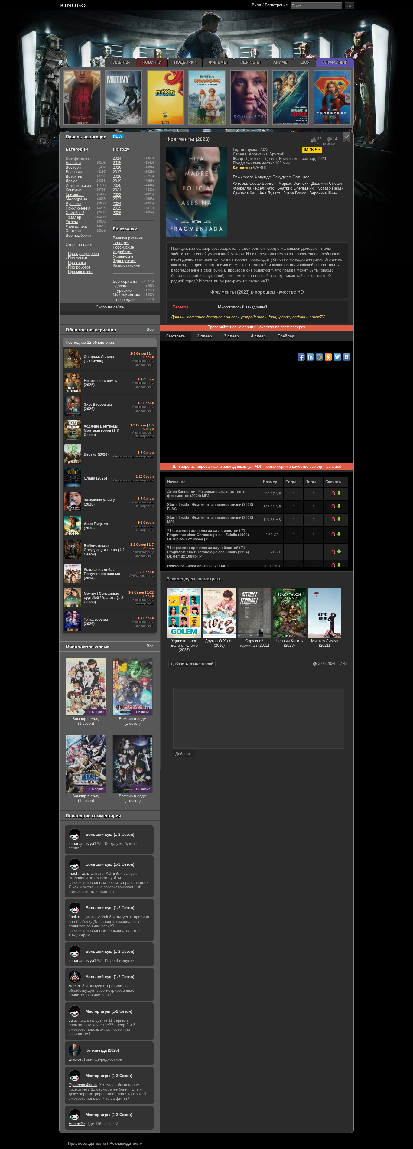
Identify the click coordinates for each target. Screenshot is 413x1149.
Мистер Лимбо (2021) (324, 643)
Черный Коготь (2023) (289, 643)
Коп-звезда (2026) (102, 1050)
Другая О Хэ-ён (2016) (219, 643)
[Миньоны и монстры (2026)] (165, 97)
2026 (117, 212)
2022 (117, 194)
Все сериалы (125, 281)
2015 (117, 163)
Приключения (78, 208)
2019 (117, 181)
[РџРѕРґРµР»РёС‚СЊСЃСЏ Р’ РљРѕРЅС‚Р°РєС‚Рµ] (346, 357)
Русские (73, 203)
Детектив (74, 176)
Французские (124, 261)
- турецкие (122, 290)
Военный (74, 172)
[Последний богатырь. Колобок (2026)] (207, 97)
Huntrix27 (77, 1123)
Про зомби (77, 258)
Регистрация (276, 5)
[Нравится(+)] (313, 139)
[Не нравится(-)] (329, 139)
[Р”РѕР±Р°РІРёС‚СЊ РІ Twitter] (337, 357)
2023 (117, 199)
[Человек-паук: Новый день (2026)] (82, 97)
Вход (256, 5)
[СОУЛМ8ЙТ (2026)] (249, 97)
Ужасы (72, 222)
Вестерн (73, 167)
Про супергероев (83, 253)
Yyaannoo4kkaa (83, 1084)
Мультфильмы (126, 295)
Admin (74, 986)
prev (66, 98)
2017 (117, 172)
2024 (117, 203)
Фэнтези (73, 231)
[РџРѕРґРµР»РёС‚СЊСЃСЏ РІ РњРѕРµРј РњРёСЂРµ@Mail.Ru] (319, 357)
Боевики (73, 163)
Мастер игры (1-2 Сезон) (109, 1011)
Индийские (122, 251)
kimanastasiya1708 (85, 843)
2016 (117, 167)
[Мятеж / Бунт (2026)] (123, 97)
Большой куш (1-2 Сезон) (110, 834)
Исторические (78, 185)
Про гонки (77, 262)
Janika (74, 917)
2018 (117, 176)
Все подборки (78, 235)
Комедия (74, 190)
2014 (117, 158)
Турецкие (121, 242)
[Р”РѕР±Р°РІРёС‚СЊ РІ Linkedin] (310, 357)
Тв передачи (124, 299)
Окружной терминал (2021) (254, 643)
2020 (117, 185)
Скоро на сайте (79, 244)
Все (150, 329)
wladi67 (75, 1059)
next (348, 98)
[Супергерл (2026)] (332, 97)
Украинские (123, 256)
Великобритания (128, 238)
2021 (117, 190)
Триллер (73, 217)
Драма (71, 181)
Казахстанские (126, 265)
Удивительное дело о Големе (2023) (184, 645)
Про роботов (79, 267)
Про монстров (80, 271)
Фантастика (76, 226)
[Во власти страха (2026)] (290, 97)
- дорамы (121, 286)
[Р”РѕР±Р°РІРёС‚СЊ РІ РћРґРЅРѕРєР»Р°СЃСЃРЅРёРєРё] (328, 357)
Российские (123, 247)
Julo (72, 1020)
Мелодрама (76, 199)
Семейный (75, 212)
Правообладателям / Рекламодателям (105, 1143)
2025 (117, 208)
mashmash (78, 873)
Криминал (75, 194)
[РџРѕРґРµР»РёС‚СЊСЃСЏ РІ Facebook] (301, 357)
